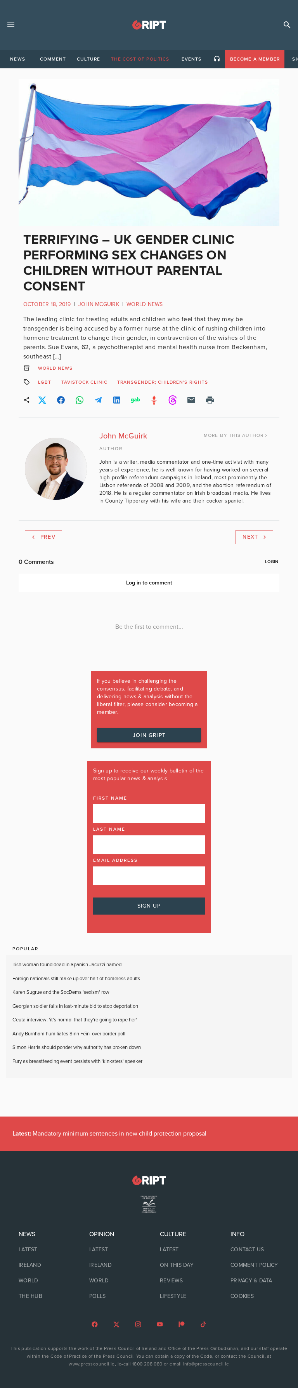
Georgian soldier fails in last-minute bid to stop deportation (75, 1006)
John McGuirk (98, 304)
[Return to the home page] (149, 1180)
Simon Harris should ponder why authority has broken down (76, 1047)
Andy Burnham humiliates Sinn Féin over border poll (68, 1034)
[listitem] (43, 1250)
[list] (43, 1265)
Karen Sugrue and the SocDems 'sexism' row (60, 992)
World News (144, 304)
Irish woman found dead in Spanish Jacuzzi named (66, 965)
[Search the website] (287, 25)
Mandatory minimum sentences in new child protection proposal (109, 1134)
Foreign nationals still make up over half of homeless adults (76, 979)
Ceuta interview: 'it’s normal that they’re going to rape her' (74, 1020)
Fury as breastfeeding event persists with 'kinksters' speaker (77, 1061)
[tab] (17, 59)
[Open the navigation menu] (11, 25)
